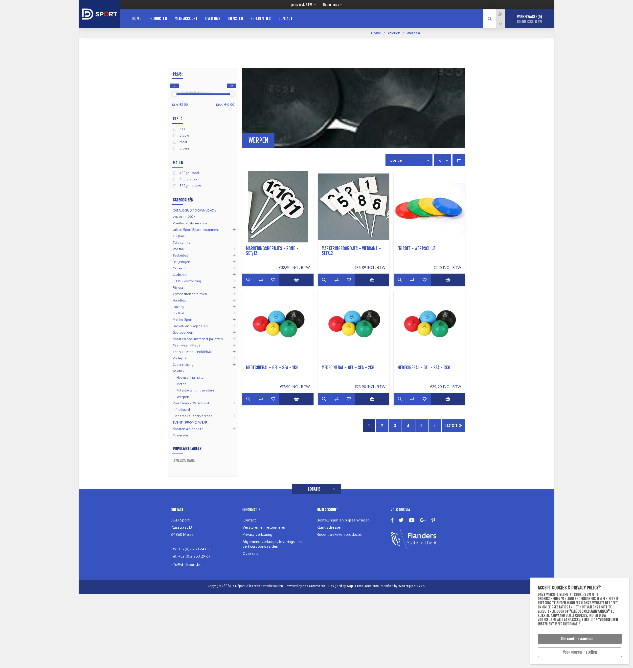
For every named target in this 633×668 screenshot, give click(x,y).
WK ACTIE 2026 (184, 217)
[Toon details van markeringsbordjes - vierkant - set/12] (353, 206)
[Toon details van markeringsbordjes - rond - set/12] (278, 206)
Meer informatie (567, 624)
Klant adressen (329, 527)
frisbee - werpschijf (416, 248)
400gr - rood (189, 173)
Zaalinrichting (183, 364)
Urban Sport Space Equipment (196, 230)
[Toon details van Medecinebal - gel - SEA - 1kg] (278, 326)
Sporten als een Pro (188, 429)
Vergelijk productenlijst (458, 160)
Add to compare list (261, 280)
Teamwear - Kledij (186, 345)
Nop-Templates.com (363, 586)
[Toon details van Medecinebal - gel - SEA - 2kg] (353, 326)
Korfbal (178, 313)
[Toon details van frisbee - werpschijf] (429, 206)
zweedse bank (184, 460)
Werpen (183, 397)
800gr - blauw (190, 186)
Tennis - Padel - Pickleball (192, 352)
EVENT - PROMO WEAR (190, 422)
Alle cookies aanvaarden (580, 638)
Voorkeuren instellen (580, 652)
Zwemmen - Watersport (191, 403)
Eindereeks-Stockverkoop (193, 416)
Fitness (178, 287)
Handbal (179, 300)
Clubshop (180, 275)
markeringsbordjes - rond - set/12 (272, 251)
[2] (175, 94)
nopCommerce (314, 586)
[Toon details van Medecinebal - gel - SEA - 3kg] (429, 326)
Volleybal (180, 358)
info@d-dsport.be (186, 564)
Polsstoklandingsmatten (195, 390)
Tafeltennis (181, 242)
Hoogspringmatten (191, 377)
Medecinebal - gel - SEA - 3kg (423, 367)
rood (183, 142)
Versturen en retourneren (264, 527)
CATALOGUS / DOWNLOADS (194, 210)
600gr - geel (189, 179)
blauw (184, 135)
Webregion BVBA (411, 586)
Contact (249, 520)
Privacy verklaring (257, 534)
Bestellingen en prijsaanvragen (343, 520)
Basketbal (180, 255)
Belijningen (181, 262)
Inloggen (504, 14)
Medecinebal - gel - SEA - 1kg (272, 367)
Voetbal (179, 249)
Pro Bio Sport (183, 320)
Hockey (178, 307)
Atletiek (393, 33)
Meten (181, 384)
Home (376, 33)
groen (184, 148)
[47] (232, 94)
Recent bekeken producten (340, 534)
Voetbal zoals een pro (190, 223)
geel (183, 129)
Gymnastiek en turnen (190, 294)
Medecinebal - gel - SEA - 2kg (348, 367)
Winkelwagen (529, 19)
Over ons (250, 553)
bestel (296, 280)
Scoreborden (183, 332)
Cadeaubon (182, 268)
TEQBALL (179, 236)
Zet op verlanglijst (273, 280)
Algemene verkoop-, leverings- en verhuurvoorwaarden (272, 544)
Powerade (180, 435)
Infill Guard (181, 409)
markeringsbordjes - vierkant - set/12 (351, 251)
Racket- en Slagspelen (190, 326)
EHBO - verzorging (187, 281)
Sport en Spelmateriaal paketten (198, 339)
